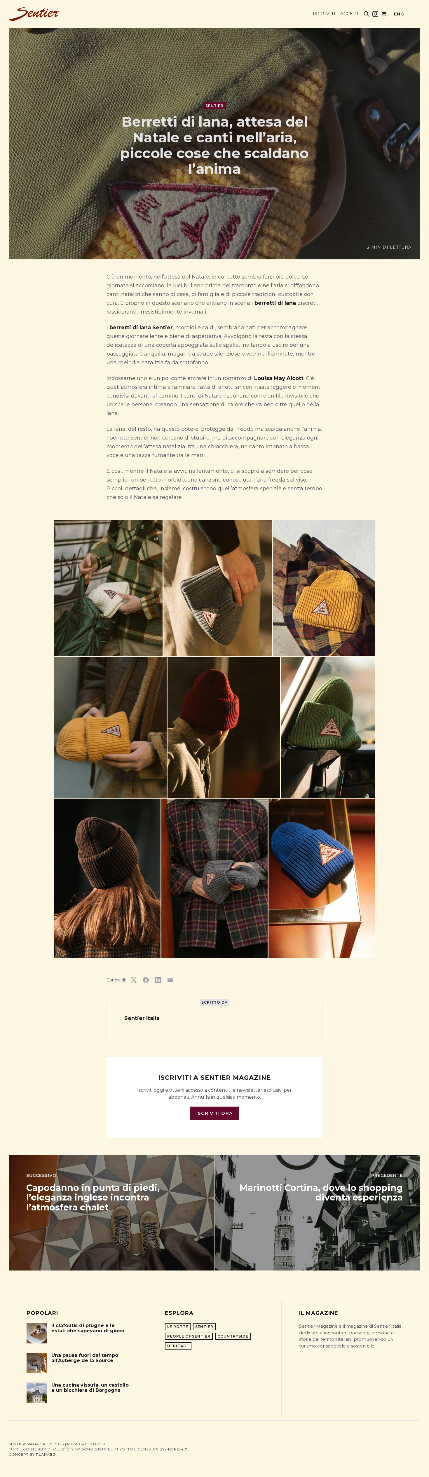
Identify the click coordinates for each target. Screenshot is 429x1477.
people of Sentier (188, 1336)
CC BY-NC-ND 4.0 (170, 1449)
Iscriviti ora (214, 1113)
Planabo (46, 1454)
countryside (232, 1336)
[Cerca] (366, 14)
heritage (178, 1346)
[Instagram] (375, 14)
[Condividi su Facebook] (146, 980)
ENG (399, 14)
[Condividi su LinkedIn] (158, 980)
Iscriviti (324, 13)
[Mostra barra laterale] (415, 14)
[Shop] (384, 14)
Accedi (349, 13)
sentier (214, 106)
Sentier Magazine (28, 1444)
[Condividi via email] (170, 980)
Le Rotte (177, 1326)
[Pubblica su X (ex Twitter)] (133, 980)
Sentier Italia (142, 1018)
